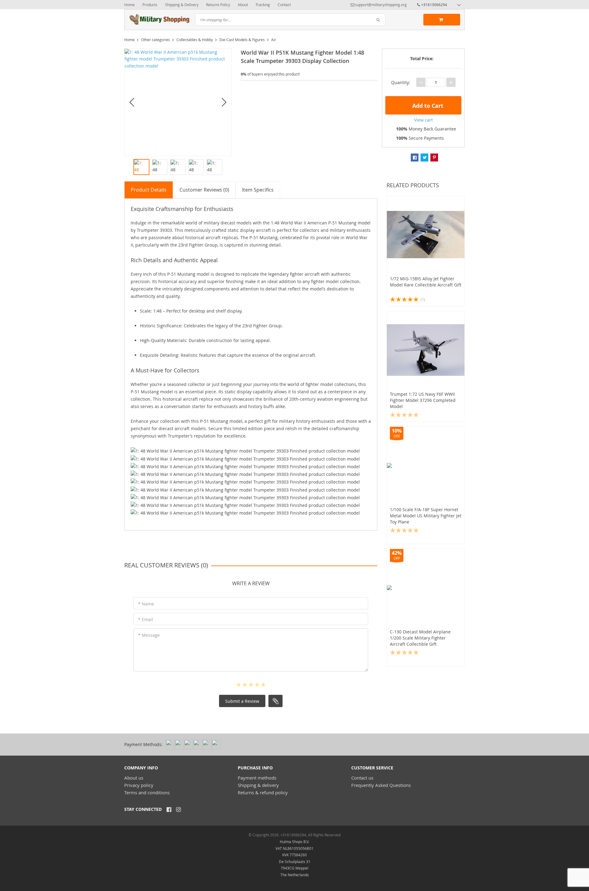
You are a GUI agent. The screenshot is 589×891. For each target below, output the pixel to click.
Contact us (362, 778)
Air (273, 39)
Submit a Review (242, 701)
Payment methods (257, 778)
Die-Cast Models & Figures (242, 39)
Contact (284, 4)
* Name (146, 604)
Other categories (155, 39)
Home (129, 4)
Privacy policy (138, 785)
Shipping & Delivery (181, 4)
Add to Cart (427, 106)
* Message (149, 635)
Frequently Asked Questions (381, 785)
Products (149, 4)
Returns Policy (218, 4)
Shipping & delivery (258, 785)
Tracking (263, 4)
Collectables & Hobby (194, 39)
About (243, 4)
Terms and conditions (147, 792)
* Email (145, 619)
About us (133, 778)
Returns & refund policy (263, 792)
